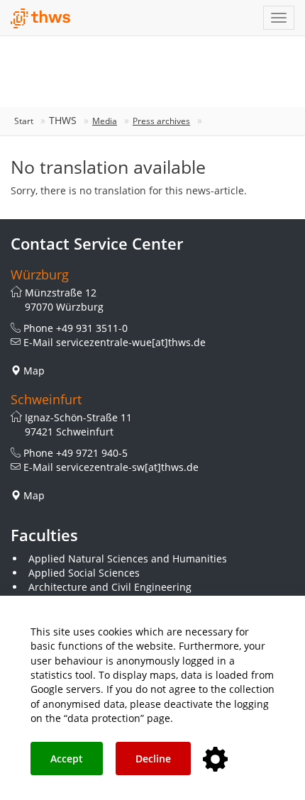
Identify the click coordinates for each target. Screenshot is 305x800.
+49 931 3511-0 (92, 328)
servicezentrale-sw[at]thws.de (127, 467)
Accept (66, 758)
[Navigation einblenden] (278, 18)
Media (104, 121)
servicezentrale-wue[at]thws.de (131, 342)
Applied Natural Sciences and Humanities (127, 558)
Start (23, 121)
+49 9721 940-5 (92, 453)
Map (34, 370)
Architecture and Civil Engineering (110, 587)
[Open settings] (215, 759)
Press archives (161, 121)
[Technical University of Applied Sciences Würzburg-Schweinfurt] (41, 18)
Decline (153, 758)
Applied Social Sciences (84, 572)
